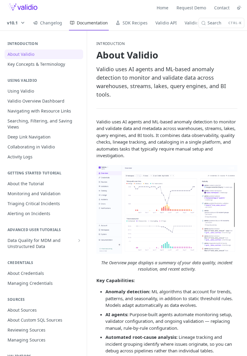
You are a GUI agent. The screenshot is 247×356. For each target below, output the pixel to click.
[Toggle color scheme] (239, 7)
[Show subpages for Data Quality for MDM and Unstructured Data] (79, 240)
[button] (166, 209)
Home (162, 8)
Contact (222, 8)
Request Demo (191, 8)
